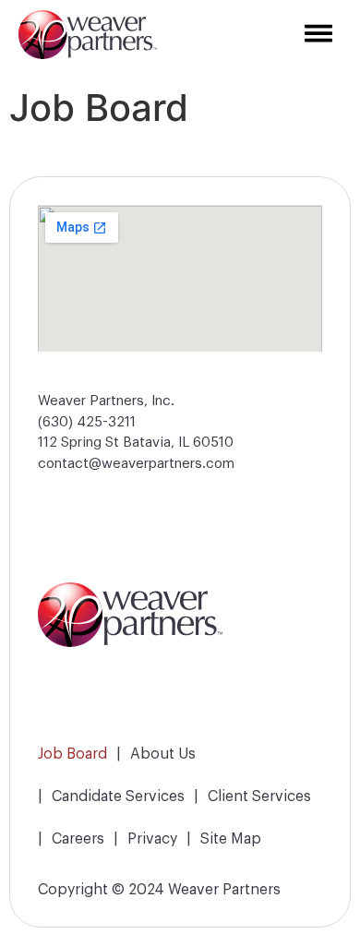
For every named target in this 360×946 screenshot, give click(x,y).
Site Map (230, 837)
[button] (204, 34)
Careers (78, 837)
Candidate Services (118, 794)
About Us (163, 752)
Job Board (72, 752)
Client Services (259, 794)
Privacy (152, 837)
